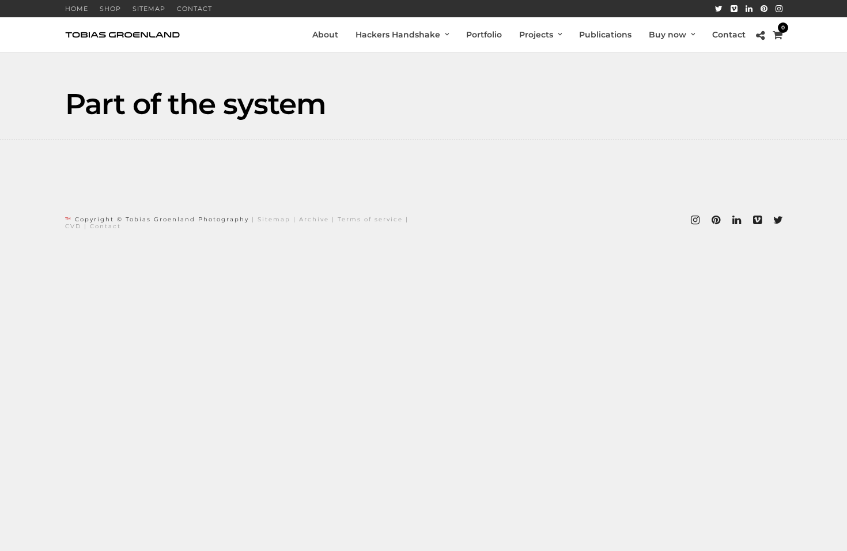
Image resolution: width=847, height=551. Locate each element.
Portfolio (484, 34)
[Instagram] (779, 8)
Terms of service (370, 219)
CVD (73, 226)
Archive (314, 219)
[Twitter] (719, 8)
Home (76, 9)
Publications (605, 34)
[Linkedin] (749, 8)
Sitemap (149, 9)
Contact (194, 9)
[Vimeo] (734, 8)
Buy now (667, 34)
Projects (536, 34)
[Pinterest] (764, 8)
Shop (110, 9)
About (325, 34)
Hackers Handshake (398, 34)
